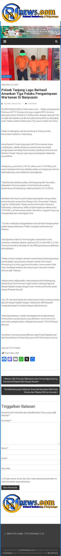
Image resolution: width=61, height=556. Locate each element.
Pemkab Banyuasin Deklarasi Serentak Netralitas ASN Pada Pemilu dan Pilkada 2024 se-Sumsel (31, 390)
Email (4, 458)
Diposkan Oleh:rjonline (12, 104)
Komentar (6, 420)
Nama (4, 448)
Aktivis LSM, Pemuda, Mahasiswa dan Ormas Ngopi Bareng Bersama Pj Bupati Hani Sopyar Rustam (30, 380)
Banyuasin (6, 76)
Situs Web (5, 468)
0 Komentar (32, 104)
